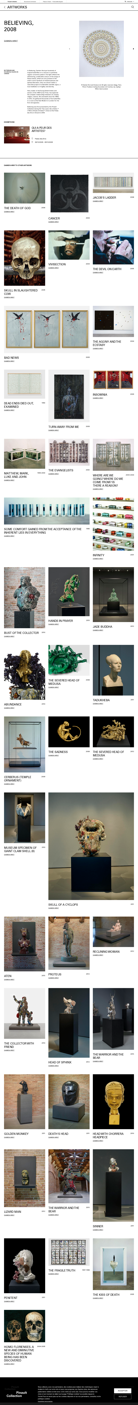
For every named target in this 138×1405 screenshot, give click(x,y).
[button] (132, 49)
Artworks (17, 7)
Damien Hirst (11, 41)
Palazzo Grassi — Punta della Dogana (53, 1)
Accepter (122, 1391)
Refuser (123, 1396)
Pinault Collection (12, 1)
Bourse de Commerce (30, 1)
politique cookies (44, 1399)
